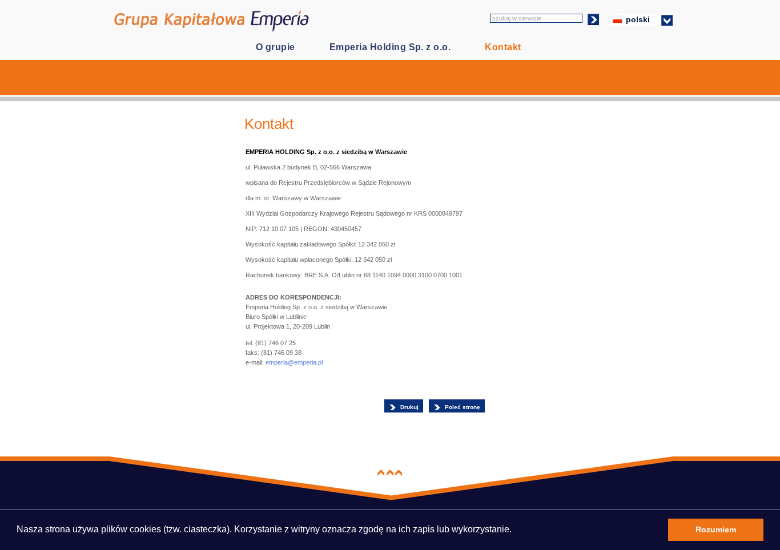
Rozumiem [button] (715, 529)
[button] (515, 531)
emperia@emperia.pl (294, 362)
